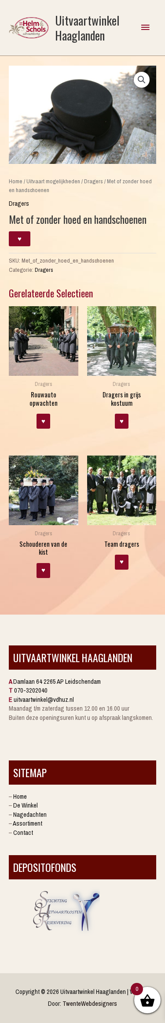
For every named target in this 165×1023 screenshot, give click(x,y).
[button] (142, 80)
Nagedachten (30, 814)
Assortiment (27, 823)
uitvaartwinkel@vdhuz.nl (44, 699)
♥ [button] (43, 421)
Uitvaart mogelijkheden (53, 181)
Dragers (93, 181)
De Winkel (25, 805)
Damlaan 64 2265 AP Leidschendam (57, 681)
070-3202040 (31, 690)
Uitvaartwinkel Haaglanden (87, 27)
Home (15, 181)
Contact (23, 832)
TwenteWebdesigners (89, 1003)
